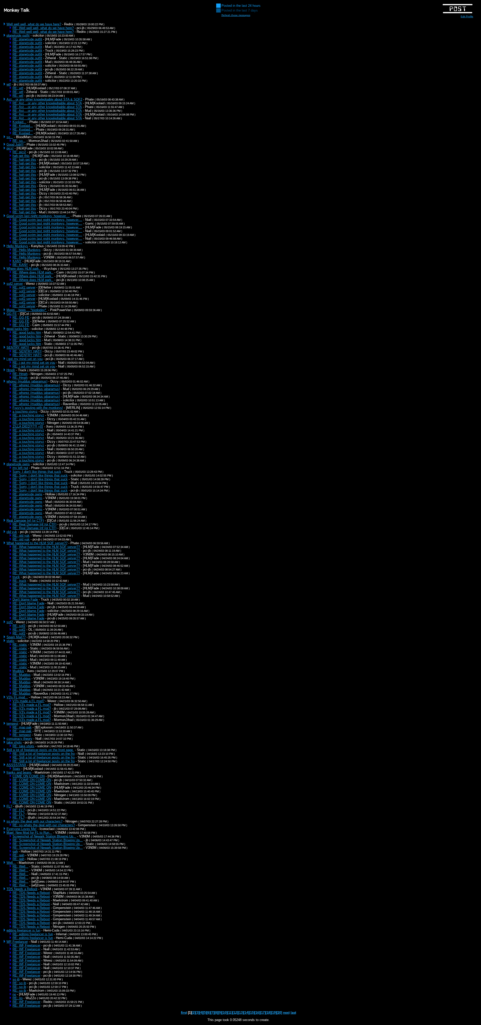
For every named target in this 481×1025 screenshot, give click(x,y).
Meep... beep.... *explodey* (27, 310)
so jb (16, 979)
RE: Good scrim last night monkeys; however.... (47, 220)
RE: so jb (19, 983)
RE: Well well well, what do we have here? (43, 28)
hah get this (21, 156)
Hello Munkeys (17, 246)
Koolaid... (19, 122)
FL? (9, 806)
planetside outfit (18, 35)
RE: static (20, 644)
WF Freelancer (17, 942)
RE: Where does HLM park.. (33, 272)
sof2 (10, 622)
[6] (208, 1012)
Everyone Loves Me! (22, 829)
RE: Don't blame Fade (28, 603)
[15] (252, 1012)
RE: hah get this (24, 159)
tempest (12, 723)
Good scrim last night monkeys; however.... (38, 216)
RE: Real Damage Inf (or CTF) (34, 524)
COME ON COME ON (29, 776)
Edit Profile (467, 16)
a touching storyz (25, 411)
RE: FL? (19, 810)
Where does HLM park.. (24, 268)
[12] (235, 1012)
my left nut (20, 468)
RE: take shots (23, 746)
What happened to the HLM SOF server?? (37, 543)
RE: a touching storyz (28, 415)
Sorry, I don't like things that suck (37, 472)
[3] (197, 1012)
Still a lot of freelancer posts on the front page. (40, 750)
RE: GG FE (21, 317)
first (184, 1012)
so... (10, 137)
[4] (201, 1012)
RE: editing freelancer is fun (33, 934)
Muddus (18, 671)
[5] (205, 1012)
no (14, 994)
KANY (17, 261)
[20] (279, 1012)
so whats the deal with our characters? (34, 821)
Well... (11, 863)
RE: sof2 (19, 626)
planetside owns (18, 464)
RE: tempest (22, 735)
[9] (220, 1012)
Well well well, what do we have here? (34, 24)
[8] (216, 1012)
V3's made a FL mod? (28, 701)
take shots (14, 742)
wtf (9, 84)
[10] (224, 1012)
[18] (268, 1012)
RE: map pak (22, 727)
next (286, 1012)
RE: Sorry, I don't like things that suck (40, 475)
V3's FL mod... (17, 697)
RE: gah (18, 855)
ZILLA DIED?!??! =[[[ (28, 426)
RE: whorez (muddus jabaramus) (36, 385)
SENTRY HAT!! (18, 347)
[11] (229, 1012)
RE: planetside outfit (27, 39)
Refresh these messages (235, 15)
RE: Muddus (22, 675)
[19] (274, 1012)
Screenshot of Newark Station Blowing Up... (44, 836)
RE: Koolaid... (23, 126)
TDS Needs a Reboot (22, 889)
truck (16, 577)
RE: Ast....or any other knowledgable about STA (47, 103)
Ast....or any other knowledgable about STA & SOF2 (44, 99)
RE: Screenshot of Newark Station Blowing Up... (48, 840)
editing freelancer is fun (23, 930)
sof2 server (15, 284)
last (293, 1012)
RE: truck (19, 581)
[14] (246, 1012)
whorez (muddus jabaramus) (27, 381)
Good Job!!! (15, 144)
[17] (263, 1012)
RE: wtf (18, 88)
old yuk (12, 532)
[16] (257, 1012)
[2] (193, 1012)
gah (15, 851)
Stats (16, 769)
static (11, 641)
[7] (212, 1012)
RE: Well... (20, 866)
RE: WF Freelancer (26, 945)
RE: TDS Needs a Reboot (31, 893)
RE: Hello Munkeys (27, 250)
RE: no (18, 998)
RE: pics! (19, 152)
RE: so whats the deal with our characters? (44, 825)
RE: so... (19, 141)
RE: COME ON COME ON (32, 780)
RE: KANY (20, 265)
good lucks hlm (18, 329)
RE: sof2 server (24, 287)
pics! (10, 148)
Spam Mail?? (16, 637)
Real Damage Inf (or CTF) (25, 520)
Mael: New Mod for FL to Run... (29, 832)
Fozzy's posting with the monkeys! (38, 408)
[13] (241, 1012)
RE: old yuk (21, 535)
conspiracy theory (19, 738)
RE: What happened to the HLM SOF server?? (46, 547)
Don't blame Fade (25, 599)
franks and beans (19, 772)
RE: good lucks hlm (27, 332)
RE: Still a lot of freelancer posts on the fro (44, 754)
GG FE (12, 314)
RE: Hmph (20, 374)
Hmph (11, 370)
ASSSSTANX (16, 765)
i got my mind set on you (25, 359)
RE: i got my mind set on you (34, 362)
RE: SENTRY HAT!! (27, 351)
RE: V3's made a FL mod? (32, 705)
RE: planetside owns (27, 494)
